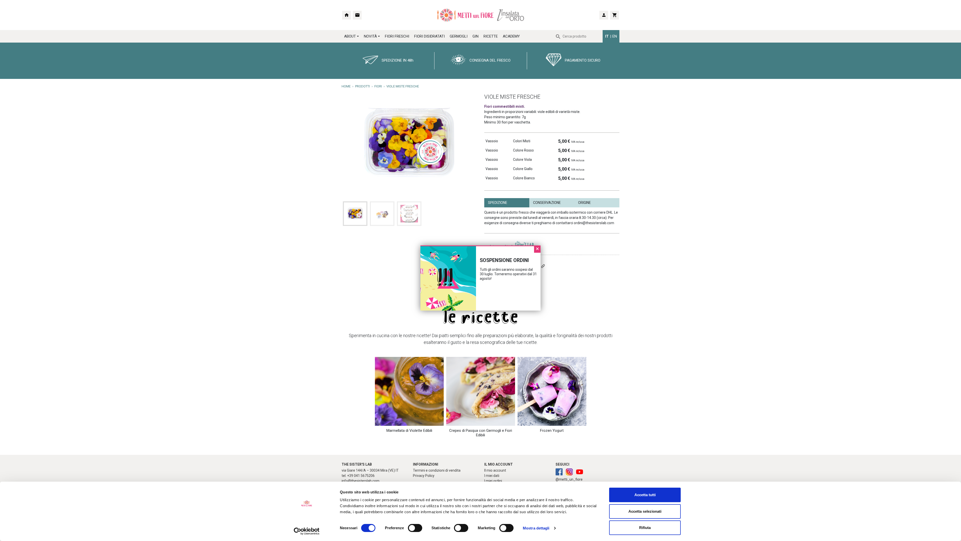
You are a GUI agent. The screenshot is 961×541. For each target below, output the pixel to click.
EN (614, 36)
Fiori (378, 86)
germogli (458, 36)
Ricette (491, 36)
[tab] (506, 202)
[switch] (409, 528)
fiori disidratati (429, 36)
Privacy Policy (423, 476)
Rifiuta (645, 527)
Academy (511, 36)
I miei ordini (493, 481)
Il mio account (495, 470)
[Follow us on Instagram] (559, 472)
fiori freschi (397, 36)
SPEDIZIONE (497, 203)
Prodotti (362, 86)
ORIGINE (584, 203)
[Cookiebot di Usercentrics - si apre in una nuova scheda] (307, 531)
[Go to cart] (614, 15)
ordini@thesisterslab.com (594, 223)
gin (475, 36)
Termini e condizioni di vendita (436, 470)
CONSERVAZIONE (547, 203)
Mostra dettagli (536, 528)
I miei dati (491, 476)
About (350, 36)
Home (346, 86)
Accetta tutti (645, 495)
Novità (370, 36)
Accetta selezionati (644, 511)
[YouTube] (580, 472)
